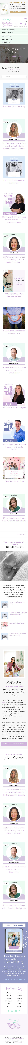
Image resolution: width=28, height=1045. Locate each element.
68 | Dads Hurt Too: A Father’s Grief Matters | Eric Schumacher (14, 370)
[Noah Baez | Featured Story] (14, 94)
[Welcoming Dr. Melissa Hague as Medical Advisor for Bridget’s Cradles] (14, 204)
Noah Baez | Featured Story (14, 107)
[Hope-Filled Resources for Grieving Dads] (14, 318)
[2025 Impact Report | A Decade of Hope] (14, 281)
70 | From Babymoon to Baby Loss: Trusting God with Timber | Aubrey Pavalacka (14, 146)
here (3, 702)
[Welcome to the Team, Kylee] (14, 395)
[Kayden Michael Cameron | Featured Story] (14, 167)
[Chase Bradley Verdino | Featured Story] (4, 636)
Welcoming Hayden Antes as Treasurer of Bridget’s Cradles (14, 447)
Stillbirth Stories (15, 69)
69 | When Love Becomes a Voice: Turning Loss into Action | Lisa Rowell (14, 259)
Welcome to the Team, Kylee (14, 408)
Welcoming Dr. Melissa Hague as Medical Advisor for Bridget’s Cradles (14, 219)
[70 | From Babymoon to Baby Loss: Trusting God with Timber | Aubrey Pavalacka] (14, 130)
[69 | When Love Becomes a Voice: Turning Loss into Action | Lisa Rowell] (14, 244)
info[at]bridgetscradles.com (13, 1038)
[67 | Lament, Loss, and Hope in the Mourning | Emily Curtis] (14, 505)
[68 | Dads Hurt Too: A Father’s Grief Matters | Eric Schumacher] (14, 354)
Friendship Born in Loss (14, 481)
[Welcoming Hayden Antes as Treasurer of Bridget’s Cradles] (14, 431)
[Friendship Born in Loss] (14, 468)
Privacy (20, 1042)
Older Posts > (21, 534)
